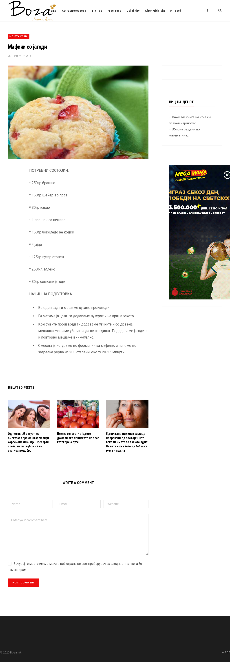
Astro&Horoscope (74, 10)
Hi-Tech (175, 10)
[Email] (12, 218)
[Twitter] (12, 195)
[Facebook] (12, 184)
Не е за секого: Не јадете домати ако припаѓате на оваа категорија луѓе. (78, 438)
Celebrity (133, 10)
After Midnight (155, 10)
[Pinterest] (12, 206)
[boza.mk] (32, 11)
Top (227, 652)
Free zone (115, 10)
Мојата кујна (18, 36)
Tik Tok (97, 10)
